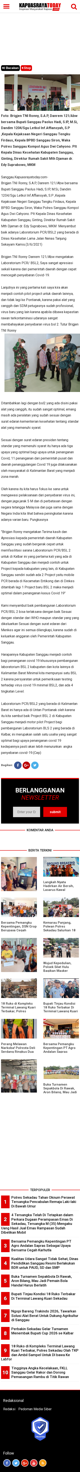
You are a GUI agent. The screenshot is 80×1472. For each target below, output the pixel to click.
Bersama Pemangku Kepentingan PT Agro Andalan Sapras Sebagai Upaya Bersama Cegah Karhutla (41, 1245)
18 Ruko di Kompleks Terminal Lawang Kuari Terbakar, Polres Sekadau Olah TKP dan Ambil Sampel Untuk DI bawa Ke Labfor (40, 1352)
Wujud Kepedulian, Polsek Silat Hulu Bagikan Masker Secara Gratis (57, 969)
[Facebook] (18, 765)
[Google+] (26, 765)
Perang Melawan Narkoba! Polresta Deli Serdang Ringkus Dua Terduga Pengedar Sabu (18, 1051)
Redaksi (9, 1409)
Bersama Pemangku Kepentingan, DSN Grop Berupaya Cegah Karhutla (19, 928)
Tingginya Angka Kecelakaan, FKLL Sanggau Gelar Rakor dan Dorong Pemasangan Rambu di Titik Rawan (40, 1372)
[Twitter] (35, 765)
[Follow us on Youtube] (34, 1463)
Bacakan (12, 68)
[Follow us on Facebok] (7, 1463)
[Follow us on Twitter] (16, 1463)
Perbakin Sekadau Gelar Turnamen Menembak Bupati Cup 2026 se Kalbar (42, 1331)
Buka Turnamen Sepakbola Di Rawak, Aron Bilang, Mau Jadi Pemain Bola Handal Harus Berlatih (60, 1092)
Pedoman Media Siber (35, 1409)
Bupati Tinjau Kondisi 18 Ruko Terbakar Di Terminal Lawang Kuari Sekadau (60, 1009)
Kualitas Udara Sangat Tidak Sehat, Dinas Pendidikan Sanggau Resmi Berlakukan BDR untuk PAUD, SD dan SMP (44, 1263)
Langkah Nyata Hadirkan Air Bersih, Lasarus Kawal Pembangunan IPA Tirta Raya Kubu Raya (59, 889)
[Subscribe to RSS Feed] (43, 1463)
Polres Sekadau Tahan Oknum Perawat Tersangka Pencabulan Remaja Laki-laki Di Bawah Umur (43, 1201)
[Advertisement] (40, 32)
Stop (27, 68)
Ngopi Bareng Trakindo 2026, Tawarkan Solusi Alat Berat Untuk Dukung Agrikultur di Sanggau (44, 1315)
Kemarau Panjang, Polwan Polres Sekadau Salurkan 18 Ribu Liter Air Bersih (59, 928)
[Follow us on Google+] (25, 1463)
